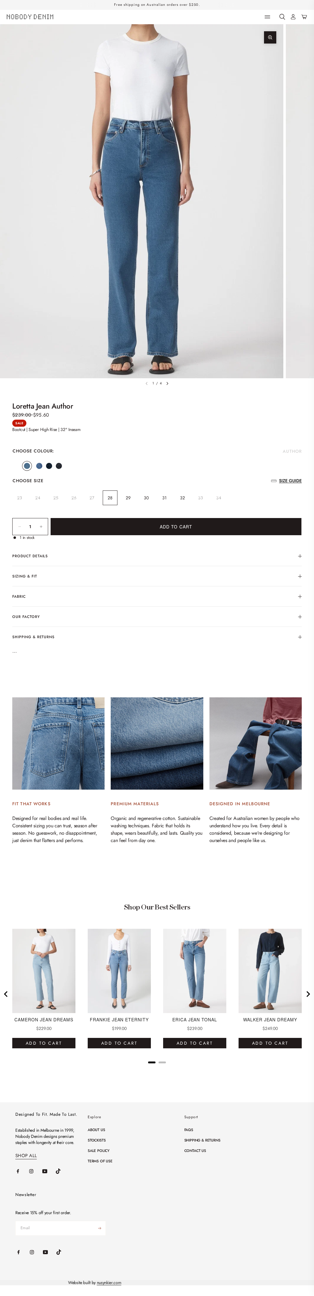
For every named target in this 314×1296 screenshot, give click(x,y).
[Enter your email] (100, 1228)
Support (191, 1117)
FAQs (188, 1130)
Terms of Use (100, 1161)
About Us (96, 1130)
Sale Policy (98, 1150)
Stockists (96, 1140)
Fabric (19, 596)
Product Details (30, 556)
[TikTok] (62, 1171)
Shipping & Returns (33, 637)
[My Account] (293, 17)
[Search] (282, 17)
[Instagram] (35, 1171)
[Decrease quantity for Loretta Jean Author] (19, 526)
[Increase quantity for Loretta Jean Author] (41, 526)
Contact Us (195, 1150)
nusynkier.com (109, 1282)
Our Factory (26, 616)
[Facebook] (22, 1171)
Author (27, 466)
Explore (94, 1117)
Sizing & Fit (24, 576)
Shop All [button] (26, 1155)
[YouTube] (49, 1171)
